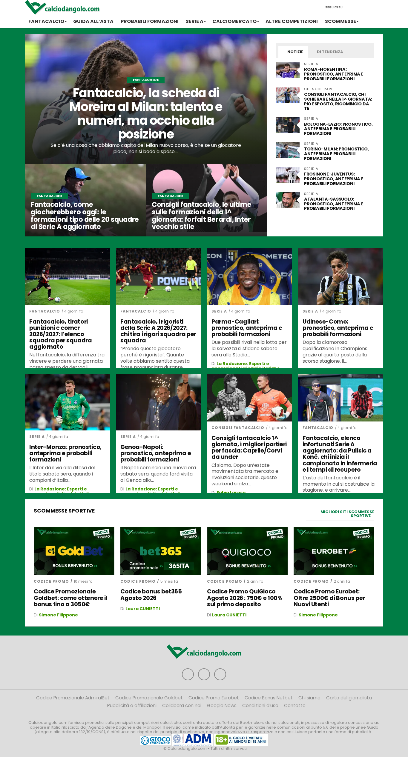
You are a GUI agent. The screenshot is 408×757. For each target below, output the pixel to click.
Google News (222, 705)
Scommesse (340, 21)
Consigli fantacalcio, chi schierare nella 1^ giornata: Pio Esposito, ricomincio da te (338, 101)
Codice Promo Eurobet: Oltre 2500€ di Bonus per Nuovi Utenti (329, 597)
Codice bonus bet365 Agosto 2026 (151, 594)
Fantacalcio (46, 21)
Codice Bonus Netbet (269, 698)
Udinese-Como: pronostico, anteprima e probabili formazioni (338, 328)
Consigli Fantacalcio (237, 427)
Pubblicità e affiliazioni (132, 705)
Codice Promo (51, 581)
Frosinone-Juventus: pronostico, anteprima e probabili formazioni (333, 179)
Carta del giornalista (349, 698)
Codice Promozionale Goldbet (149, 698)
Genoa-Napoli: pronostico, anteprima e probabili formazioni (155, 453)
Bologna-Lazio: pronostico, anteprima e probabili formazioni (338, 129)
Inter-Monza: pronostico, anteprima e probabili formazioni (65, 453)
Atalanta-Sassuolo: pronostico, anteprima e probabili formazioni (333, 204)
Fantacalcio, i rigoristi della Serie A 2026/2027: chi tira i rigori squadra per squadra (158, 331)
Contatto (295, 705)
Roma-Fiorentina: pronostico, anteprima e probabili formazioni (333, 74)
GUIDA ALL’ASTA (93, 21)
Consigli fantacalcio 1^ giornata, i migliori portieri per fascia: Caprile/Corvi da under (249, 447)
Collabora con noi (181, 705)
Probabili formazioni (150, 21)
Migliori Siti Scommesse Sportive (347, 513)
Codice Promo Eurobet (213, 698)
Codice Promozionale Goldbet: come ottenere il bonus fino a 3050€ (70, 597)
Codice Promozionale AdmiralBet (73, 698)
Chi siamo (309, 698)
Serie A (194, 21)
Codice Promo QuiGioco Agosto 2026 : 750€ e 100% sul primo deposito (244, 597)
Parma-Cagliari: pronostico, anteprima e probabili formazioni (246, 328)
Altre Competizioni (292, 21)
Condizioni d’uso (260, 705)
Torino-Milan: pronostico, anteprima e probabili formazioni (336, 153)
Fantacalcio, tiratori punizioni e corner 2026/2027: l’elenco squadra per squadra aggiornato (60, 334)
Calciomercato (234, 21)
